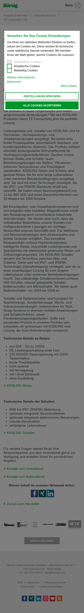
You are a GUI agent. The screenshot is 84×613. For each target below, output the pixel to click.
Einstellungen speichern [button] (42, 96)
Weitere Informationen (21, 77)
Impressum (14, 81)
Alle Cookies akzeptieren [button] (42, 105)
